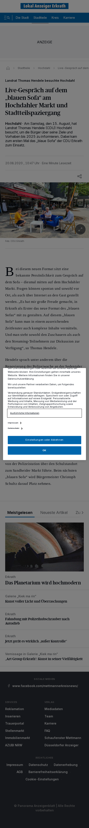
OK (44, 450)
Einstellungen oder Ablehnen (44, 439)
